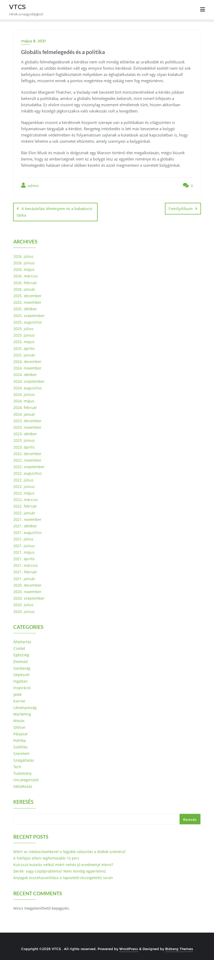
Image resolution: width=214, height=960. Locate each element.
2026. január (24, 289)
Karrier (19, 701)
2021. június (24, 545)
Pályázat (20, 733)
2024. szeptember (29, 381)
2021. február (25, 571)
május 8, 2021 (33, 41)
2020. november (27, 591)
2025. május (23, 341)
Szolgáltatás (23, 760)
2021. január (24, 578)
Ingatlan (20, 681)
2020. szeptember (29, 598)
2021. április (24, 558)
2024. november (27, 368)
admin (33, 185)
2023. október (25, 433)
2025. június (24, 335)
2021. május (23, 552)
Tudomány (22, 773)
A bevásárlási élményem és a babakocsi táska (54, 212)
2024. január (24, 414)
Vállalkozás (22, 786)
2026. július (23, 256)
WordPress (128, 949)
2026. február (25, 282)
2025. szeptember (29, 315)
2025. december (27, 295)
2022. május (23, 493)
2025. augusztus (27, 322)
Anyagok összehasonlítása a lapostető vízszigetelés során (63, 877)
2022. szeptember (29, 466)
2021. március (25, 565)
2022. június (24, 486)
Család (19, 648)
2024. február (25, 407)
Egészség (21, 654)
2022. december (27, 453)
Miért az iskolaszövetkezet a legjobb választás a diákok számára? (69, 851)
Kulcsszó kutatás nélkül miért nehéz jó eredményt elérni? (63, 864)
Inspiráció (22, 687)
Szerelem (21, 753)
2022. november (27, 460)
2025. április (24, 348)
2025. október (25, 308)
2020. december (27, 585)
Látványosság (25, 707)
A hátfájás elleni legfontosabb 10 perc (46, 858)
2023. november (27, 427)
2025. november (27, 302)
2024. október (25, 374)
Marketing (22, 714)
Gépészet (21, 674)
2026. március (25, 275)
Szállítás (20, 746)
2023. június (24, 440)
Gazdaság (21, 668)
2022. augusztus (27, 473)
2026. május (23, 269)
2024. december (27, 361)
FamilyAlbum (181, 208)
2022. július (23, 480)
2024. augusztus (27, 387)
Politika (19, 740)
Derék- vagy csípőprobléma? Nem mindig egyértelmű (59, 871)
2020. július (23, 604)
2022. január (24, 512)
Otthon (19, 727)
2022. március (25, 499)
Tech (17, 766)
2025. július (23, 328)
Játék (17, 694)
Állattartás (22, 641)
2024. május (23, 400)
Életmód (20, 661)
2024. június (24, 394)
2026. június (24, 262)
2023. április (24, 447)
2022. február (25, 506)
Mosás (19, 720)
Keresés (23, 802)
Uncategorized (26, 779)
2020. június (24, 611)
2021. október (25, 525)
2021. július (23, 538)
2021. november (27, 519)
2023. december (27, 420)
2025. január (24, 355)
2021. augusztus (27, 532)
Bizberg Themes (179, 949)
